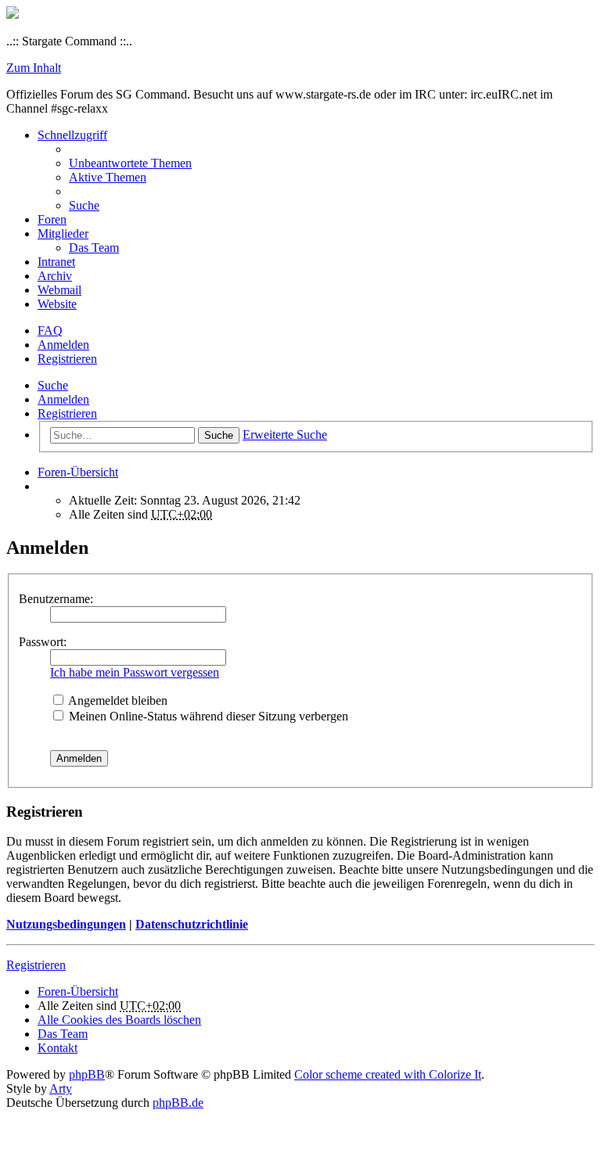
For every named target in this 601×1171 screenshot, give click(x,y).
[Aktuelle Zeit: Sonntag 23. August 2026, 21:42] (42, 486)
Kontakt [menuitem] (57, 1047)
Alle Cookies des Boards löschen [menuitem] (119, 1019)
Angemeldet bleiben (116, 700)
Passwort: (43, 641)
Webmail (59, 289)
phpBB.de (178, 1102)
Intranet (56, 261)
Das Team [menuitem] (94, 247)
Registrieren (67, 413)
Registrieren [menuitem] (67, 358)
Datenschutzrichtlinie (191, 924)
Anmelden (63, 399)
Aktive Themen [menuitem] (107, 177)
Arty (60, 1088)
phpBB (87, 1074)
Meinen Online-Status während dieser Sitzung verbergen (207, 716)
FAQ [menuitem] (50, 330)
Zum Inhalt (33, 67)
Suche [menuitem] (84, 205)
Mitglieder (63, 233)
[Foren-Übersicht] (12, 14)
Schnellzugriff (72, 135)
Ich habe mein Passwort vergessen (134, 672)
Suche (53, 385)
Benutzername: (56, 598)
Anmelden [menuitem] (63, 344)
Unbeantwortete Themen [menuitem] (130, 163)
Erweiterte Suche (285, 434)
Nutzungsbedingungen (66, 924)
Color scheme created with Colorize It (387, 1074)
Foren (52, 219)
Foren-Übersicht (78, 991)
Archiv (55, 275)
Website (57, 304)
